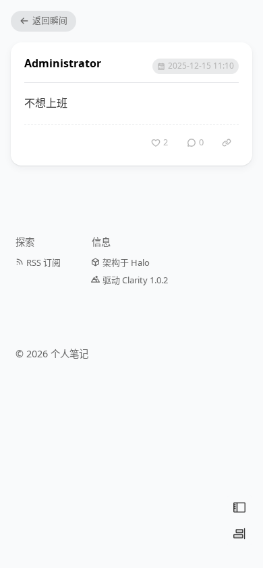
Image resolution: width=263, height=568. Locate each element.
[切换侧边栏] (239, 533)
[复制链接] (226, 142)
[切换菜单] (239, 507)
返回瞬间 (49, 20)
